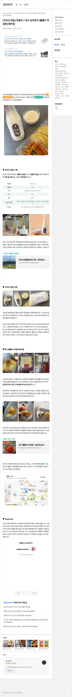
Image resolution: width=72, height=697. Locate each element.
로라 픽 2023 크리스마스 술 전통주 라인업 (17, 607)
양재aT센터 (61, 91)
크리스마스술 (64, 84)
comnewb (19, 692)
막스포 (62, 96)
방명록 (26, 4)
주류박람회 (64, 82)
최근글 (56, 44)
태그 (20, 4)
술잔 (62, 87)
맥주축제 (66, 87)
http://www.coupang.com (11, 36)
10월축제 (62, 80)
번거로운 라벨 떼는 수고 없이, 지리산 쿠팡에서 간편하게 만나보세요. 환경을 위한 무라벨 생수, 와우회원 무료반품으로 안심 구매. (20, 42)
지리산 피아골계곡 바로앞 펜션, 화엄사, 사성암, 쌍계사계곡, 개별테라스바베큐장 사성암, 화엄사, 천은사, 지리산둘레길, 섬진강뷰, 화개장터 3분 (20, 55)
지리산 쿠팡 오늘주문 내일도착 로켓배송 (17, 39)
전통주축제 (57, 84)
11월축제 (57, 80)
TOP (68, 691)
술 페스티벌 (58, 26)
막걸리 (60, 73)
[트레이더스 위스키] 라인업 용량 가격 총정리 (18, 615)
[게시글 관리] (28, 593)
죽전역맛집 (63, 64)
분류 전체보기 (59, 17)
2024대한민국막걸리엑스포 (61, 78)
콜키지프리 (65, 89)
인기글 (63, 45)
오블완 (56, 69)
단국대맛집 (57, 82)
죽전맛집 (57, 93)
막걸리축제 (57, 96)
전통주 (56, 73)
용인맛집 (57, 98)
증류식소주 (66, 73)
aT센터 (62, 93)
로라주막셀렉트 (59, 29)
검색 (66, 4)
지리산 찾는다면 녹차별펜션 (13, 51)
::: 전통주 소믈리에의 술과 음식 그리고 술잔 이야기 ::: (19, 667)
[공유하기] (23, 593)
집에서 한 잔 (8, 602)
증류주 (56, 66)
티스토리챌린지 (58, 75)
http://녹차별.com (9, 49)
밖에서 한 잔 (58, 23)
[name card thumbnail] (44, 662)
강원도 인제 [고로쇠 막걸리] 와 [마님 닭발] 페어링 (19, 611)
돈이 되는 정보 (59, 32)
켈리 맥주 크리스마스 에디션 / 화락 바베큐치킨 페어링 (20, 626)
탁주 (56, 91)
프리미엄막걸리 (63, 66)
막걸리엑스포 (58, 89)
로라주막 (7, 4)
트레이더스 (57, 87)
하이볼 (67, 96)
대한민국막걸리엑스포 (60, 71)
